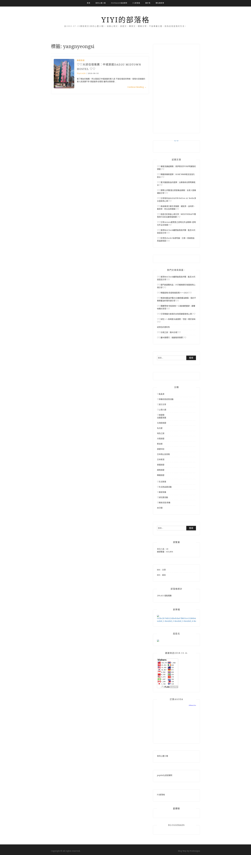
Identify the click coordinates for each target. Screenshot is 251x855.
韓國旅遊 (81, 60)
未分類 (159, 508)
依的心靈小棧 (101, 3)
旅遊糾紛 (160, 449)
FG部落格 (136, 3)
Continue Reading (136, 87)
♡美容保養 (161, 492)
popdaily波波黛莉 (119, 3)
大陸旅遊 (160, 438)
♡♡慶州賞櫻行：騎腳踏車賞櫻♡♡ (171, 337)
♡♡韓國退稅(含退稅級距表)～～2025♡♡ (174, 293)
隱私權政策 (160, 3)
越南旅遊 (160, 470)
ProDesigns (195, 851)
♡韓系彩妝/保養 (163, 503)
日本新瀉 (160, 459)
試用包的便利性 (163, 327)
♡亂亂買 (160, 394)
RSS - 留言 (161, 575)
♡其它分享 (161, 404)
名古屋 (159, 428)
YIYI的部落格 (125, 20)
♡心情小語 (161, 410)
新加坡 (159, 444)
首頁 (88, 3)
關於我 (147, 3)
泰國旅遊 (160, 465)
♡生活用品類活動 (164, 487)
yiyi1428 (81, 73)
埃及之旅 (160, 433)
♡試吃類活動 (162, 497)
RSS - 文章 (161, 570)
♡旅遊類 (160, 415)
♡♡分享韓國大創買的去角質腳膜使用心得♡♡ (176, 314)
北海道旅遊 (161, 423)
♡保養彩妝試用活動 (165, 399)
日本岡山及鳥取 (163, 454)
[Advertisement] (176, 87)
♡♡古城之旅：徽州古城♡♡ (169, 332)
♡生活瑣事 (161, 482)
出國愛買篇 (161, 418)
